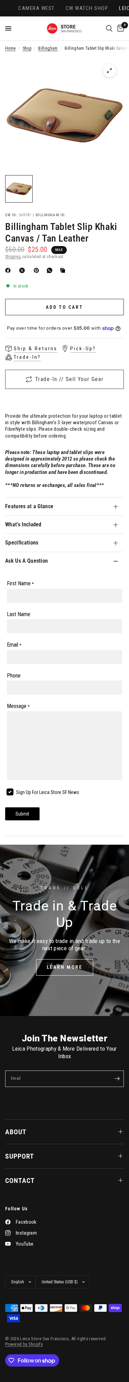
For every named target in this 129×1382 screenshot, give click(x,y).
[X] (23, 270)
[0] (119, 28)
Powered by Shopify (24, 1344)
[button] (64, 967)
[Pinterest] (38, 270)
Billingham (47, 48)
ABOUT (15, 1132)
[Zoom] (109, 70)
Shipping (13, 256)
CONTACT (20, 1180)
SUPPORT (19, 1156)
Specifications (21, 542)
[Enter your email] (117, 1079)
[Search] (109, 28)
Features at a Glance (29, 506)
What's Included (23, 524)
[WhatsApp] (51, 270)
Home (10, 48)
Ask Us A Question (26, 561)
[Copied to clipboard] (64, 270)
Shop (27, 48)
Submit (22, 814)
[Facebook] (9, 270)
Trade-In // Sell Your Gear (69, 379)
